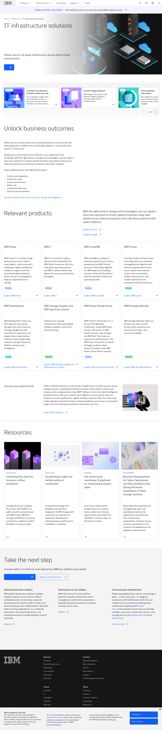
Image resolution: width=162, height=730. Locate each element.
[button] (152, 3)
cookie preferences (54, 717)
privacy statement (54, 724)
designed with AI (137, 615)
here (114, 719)
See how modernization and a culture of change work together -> (33, 197)
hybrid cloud (117, 618)
